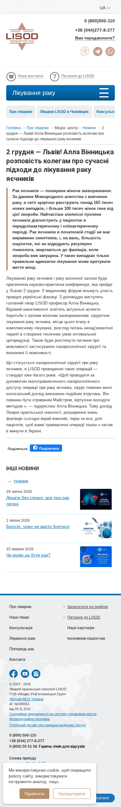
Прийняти (34, 793)
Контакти (17, 659)
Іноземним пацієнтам (86, 638)
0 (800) (22, 735)
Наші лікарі (19, 617)
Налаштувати (71, 793)
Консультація (21, 628)
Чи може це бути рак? (28, 554)
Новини (21, 481)
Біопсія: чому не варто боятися (37, 526)
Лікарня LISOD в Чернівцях (64, 112)
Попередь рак (21, 649)
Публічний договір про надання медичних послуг (47, 725)
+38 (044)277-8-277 (95, 30)
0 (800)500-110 (99, 20)
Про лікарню (20, 112)
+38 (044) (26, 741)
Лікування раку (33, 93)
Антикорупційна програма (29, 719)
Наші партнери (80, 628)
